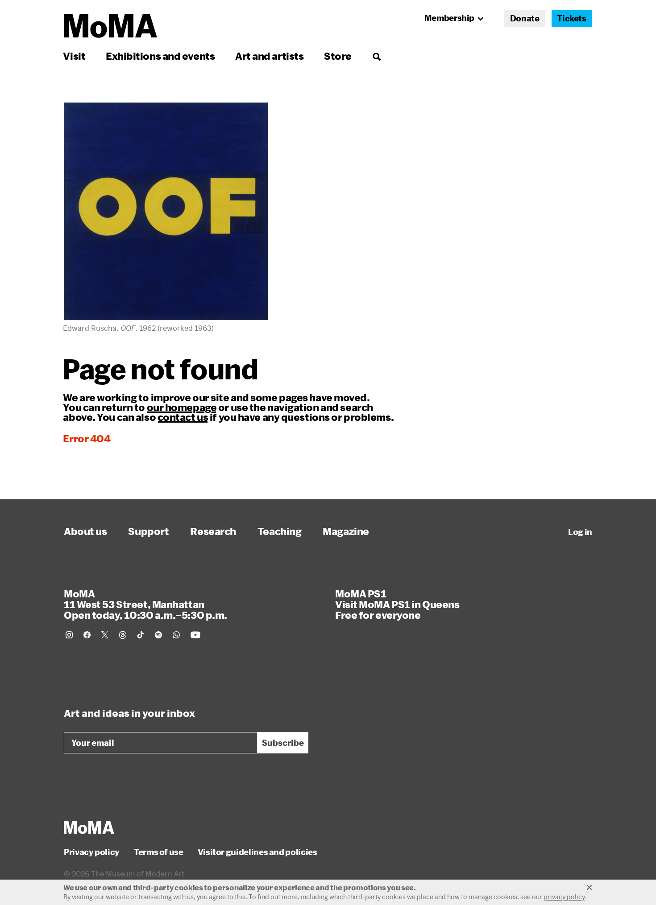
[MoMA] (89, 827)
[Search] (376, 56)
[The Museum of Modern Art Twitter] (105, 635)
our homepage (182, 407)
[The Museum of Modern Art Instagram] (69, 635)
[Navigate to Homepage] (110, 26)
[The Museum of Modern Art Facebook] (87, 635)
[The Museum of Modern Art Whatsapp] (176, 635)
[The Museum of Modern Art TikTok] (140, 635)
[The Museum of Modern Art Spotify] (158, 635)
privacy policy (564, 897)
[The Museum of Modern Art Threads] (123, 635)
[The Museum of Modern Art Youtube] (195, 635)
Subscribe (283, 743)
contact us (183, 417)
